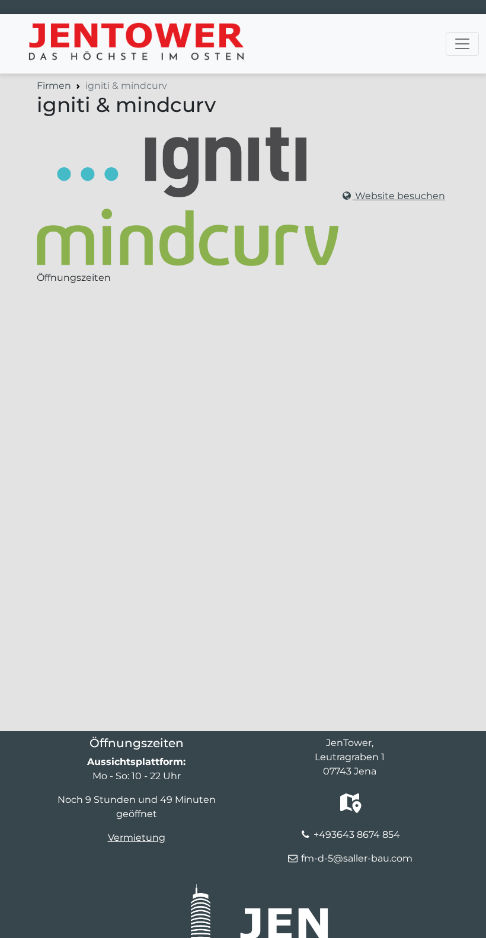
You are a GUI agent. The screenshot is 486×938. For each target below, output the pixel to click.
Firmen (54, 85)
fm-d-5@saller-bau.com (357, 858)
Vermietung (136, 837)
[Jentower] (125, 29)
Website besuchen (399, 195)
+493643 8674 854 (357, 834)
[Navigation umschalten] (462, 44)
